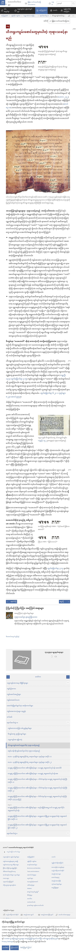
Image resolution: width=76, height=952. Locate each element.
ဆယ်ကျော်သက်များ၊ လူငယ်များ (11, 875)
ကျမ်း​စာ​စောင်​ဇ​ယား (13, 700)
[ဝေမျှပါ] (69, 16)
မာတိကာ (38, 677)
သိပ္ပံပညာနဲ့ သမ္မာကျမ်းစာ (9, 885)
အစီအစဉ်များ (30, 885)
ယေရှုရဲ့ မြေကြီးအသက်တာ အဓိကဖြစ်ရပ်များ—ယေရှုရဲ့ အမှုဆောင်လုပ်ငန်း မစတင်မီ (34, 768)
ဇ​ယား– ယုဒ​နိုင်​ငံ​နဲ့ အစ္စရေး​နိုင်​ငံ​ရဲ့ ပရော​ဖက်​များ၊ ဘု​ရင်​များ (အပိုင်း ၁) (29, 756)
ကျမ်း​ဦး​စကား (11, 688)
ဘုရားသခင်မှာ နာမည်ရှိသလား (25, 617)
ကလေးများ (6, 878)
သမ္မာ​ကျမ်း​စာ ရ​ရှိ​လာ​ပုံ (15, 739)
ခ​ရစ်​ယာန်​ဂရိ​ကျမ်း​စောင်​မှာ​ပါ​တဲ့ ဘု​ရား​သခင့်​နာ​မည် (24, 751)
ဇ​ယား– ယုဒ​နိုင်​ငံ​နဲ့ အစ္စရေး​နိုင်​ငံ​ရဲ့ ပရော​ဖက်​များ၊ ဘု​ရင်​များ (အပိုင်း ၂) (30, 762)
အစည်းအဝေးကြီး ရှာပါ (45, 915)
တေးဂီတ (29, 898)
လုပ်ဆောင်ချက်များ (57, 884)
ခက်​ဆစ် (9, 717)
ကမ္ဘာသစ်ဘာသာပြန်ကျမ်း (30, 16)
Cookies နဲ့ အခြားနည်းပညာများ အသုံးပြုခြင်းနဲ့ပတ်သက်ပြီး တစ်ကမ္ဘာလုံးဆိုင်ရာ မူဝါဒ (31, 938)
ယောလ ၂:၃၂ (63, 97)
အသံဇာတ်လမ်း (31, 902)
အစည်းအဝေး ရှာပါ (26, 915)
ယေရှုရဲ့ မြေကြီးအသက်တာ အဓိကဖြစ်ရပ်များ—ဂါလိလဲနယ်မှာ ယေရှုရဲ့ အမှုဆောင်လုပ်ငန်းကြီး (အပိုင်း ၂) (37, 789)
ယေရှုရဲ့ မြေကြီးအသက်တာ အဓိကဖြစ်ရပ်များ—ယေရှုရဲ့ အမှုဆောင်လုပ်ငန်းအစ (33, 773)
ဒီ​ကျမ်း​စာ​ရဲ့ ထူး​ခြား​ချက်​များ (17, 734)
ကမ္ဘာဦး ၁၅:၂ (42, 440)
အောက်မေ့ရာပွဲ (55, 877)
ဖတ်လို (46, 21)
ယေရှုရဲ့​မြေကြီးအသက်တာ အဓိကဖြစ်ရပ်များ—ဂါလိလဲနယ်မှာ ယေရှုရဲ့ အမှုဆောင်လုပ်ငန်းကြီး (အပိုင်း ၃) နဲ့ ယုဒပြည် (37, 798)
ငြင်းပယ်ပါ (14, 947)
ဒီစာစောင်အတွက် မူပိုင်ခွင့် (12, 636)
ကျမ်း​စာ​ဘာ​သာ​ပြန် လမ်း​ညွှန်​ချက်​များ (20, 728)
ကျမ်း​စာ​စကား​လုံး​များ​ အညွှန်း (16, 711)
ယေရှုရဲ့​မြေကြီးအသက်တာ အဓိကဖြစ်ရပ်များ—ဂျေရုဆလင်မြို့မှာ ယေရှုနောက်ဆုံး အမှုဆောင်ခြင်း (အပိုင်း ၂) (37, 826)
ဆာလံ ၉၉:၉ (16, 397)
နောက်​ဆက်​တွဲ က (44, 16)
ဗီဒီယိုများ (29, 895)
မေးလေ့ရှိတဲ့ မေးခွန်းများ (58, 867)
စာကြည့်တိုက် (4, 16)
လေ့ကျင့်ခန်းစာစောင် (32, 881)
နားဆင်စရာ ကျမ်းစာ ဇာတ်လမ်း (35, 905)
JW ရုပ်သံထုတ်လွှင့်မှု (33, 892)
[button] (23, 10)
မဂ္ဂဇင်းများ (30, 878)
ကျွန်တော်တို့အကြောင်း (57, 863)
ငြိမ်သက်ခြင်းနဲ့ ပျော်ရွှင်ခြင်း (10, 868)
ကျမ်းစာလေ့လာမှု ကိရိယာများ (11, 864)
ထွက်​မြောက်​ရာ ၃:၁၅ (19, 379)
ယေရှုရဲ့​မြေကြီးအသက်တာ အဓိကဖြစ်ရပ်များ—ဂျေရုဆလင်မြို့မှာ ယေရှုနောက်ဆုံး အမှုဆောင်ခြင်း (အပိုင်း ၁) (37, 818)
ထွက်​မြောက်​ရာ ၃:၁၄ (55, 569)
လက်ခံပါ (5, 947)
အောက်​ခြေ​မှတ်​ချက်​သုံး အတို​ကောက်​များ (20, 705)
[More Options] (73, 16)
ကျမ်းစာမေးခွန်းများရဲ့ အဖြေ (10, 861)
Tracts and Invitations (33, 871)
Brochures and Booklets (33, 868)
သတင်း (54, 857)
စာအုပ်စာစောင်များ (32, 864)
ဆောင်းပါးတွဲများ (31, 875)
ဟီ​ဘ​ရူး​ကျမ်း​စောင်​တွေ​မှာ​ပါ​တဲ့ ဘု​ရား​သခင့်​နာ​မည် (23, 745)
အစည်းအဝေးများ (56, 874)
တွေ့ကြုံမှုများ (55, 887)
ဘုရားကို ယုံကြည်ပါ (8, 881)
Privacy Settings (7, 941)
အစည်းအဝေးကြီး (56, 881)
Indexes (29, 888)
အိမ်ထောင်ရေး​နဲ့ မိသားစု (9, 871)
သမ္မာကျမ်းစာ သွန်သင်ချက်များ (11, 857)
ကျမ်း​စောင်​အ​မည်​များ (14, 694)
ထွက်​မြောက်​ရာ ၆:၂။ (48, 393)
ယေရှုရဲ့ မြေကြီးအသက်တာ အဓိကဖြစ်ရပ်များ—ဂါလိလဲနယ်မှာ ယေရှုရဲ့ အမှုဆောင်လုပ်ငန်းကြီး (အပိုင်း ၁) (37, 781)
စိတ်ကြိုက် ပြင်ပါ (25, 947)
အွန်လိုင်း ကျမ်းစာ (15, 16)
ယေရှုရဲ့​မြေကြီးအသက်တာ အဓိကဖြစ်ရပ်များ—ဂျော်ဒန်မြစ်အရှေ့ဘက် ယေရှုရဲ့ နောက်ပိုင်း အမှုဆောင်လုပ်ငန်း (36, 808)
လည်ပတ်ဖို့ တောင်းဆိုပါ (58, 870)
